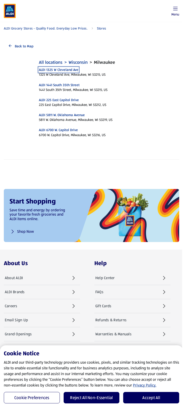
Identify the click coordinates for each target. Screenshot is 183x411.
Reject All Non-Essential (91, 398)
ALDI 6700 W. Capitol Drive (58, 130)
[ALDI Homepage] (10, 11)
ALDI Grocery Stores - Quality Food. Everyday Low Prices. (45, 28)
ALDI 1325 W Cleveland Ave (58, 69)
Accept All (151, 398)
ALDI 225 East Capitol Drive (59, 100)
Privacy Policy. (144, 385)
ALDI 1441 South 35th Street (59, 85)
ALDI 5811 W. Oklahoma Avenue (62, 115)
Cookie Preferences (31, 398)
